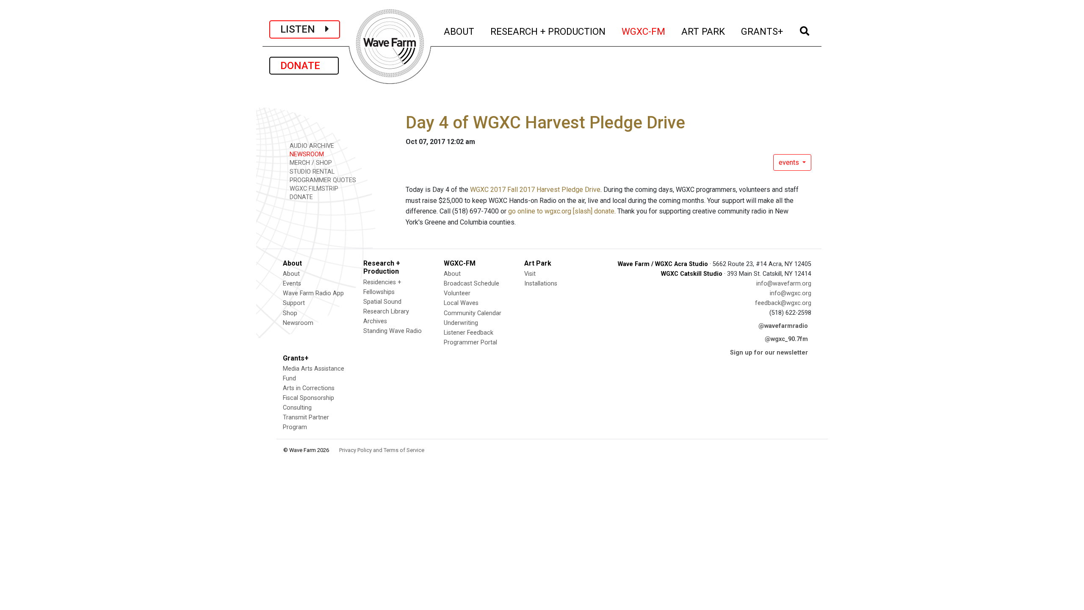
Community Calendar (472, 313)
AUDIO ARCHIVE (311, 146)
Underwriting (461, 323)
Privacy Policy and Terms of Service (381, 450)
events (790, 162)
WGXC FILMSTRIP (313, 188)
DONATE (304, 66)
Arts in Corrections (309, 388)
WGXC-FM (644, 31)
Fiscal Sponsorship (308, 398)
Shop (290, 313)
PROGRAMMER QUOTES (322, 180)
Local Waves (461, 303)
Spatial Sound (382, 301)
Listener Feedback (468, 332)
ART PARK (703, 31)
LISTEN (302, 29)
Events (292, 283)
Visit (530, 273)
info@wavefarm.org (783, 283)
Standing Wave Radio (392, 331)
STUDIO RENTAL (311, 171)
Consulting (297, 407)
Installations (540, 283)
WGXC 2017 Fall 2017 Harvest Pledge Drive (535, 190)
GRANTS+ (762, 31)
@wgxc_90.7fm (786, 339)
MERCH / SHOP (310, 162)
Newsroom (298, 323)
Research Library (386, 311)
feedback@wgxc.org (783, 303)
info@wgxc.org (790, 293)
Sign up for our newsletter (769, 352)
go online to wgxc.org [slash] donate (561, 211)
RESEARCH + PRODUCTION (548, 31)
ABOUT (459, 31)
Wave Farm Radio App (313, 293)
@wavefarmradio (783, 326)
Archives (375, 321)
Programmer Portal (470, 342)
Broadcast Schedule (471, 283)
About (291, 273)
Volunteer (457, 293)
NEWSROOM (306, 154)
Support (294, 303)
